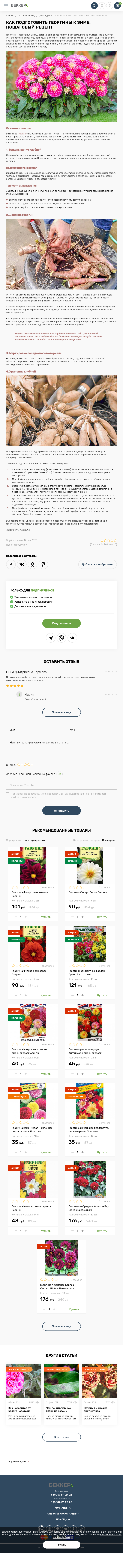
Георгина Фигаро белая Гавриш (88, 892)
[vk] (22, 564)
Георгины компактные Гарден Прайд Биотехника (87, 972)
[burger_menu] (6, 5)
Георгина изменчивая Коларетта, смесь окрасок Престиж (89, 1129)
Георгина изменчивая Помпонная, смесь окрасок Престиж (32, 1129)
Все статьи (61, 1437)
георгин (22, 133)
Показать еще (61, 712)
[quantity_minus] (16, 917)
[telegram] (51, 638)
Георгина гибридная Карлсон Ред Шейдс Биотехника (89, 1208)
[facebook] (11, 564)
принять (61, 1544)
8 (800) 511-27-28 (61, 1502)
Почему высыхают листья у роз (95, 1409)
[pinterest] (43, 564)
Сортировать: (14, 840)
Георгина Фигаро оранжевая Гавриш (29, 972)
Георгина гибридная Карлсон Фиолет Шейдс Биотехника (57, 1286)
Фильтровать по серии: (86, 840)
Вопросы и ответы (19, 1369)
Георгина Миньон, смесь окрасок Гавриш (31, 1208)
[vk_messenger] (72, 638)
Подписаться (61, 623)
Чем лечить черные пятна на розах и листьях (58, 1410)
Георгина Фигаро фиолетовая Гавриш (30, 894)
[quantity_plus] (26, 917)
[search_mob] (94, 5)
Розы (11, 1416)
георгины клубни (17, 1461)
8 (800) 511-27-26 (61, 1495)
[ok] (32, 564)
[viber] (61, 638)
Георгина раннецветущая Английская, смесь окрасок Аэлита (85, 1051)
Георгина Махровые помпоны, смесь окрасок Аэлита (30, 1051)
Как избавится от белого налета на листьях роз (19, 1410)
